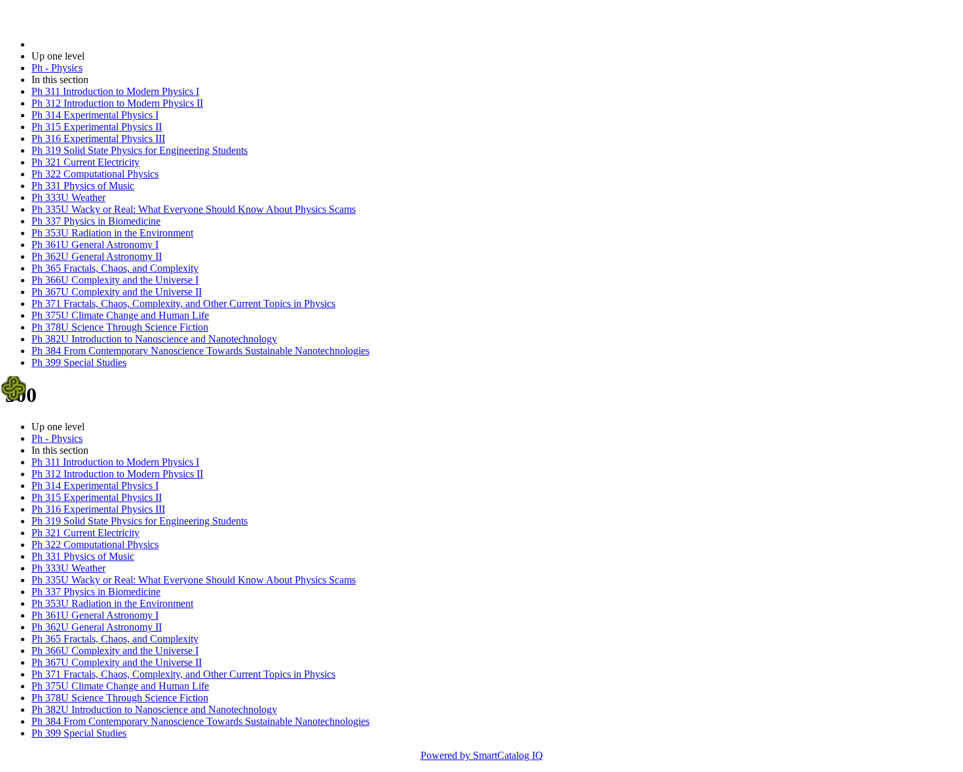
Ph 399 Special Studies (78, 362)
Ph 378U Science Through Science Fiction (119, 327)
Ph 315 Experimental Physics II (96, 126)
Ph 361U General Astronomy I (95, 244)
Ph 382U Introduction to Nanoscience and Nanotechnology (154, 338)
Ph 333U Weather (68, 197)
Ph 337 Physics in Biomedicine (95, 221)
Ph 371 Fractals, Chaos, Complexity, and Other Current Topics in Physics (183, 303)
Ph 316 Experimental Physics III (98, 138)
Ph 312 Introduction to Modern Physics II (117, 103)
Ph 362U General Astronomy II (96, 256)
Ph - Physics (57, 67)
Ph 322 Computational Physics (95, 173)
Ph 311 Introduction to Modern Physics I (115, 91)
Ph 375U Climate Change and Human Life (120, 315)
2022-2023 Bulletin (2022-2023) (98, 44)
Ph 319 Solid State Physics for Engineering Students (139, 150)
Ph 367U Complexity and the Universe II (116, 291)
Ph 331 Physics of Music (82, 185)
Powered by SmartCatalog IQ (482, 755)
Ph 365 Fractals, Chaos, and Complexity (114, 268)
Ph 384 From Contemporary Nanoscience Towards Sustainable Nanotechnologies (200, 350)
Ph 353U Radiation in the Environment (112, 232)
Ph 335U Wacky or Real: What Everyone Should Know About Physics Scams (193, 209)
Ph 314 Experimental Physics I (95, 114)
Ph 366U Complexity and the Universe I (114, 279)
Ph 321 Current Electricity (85, 162)
